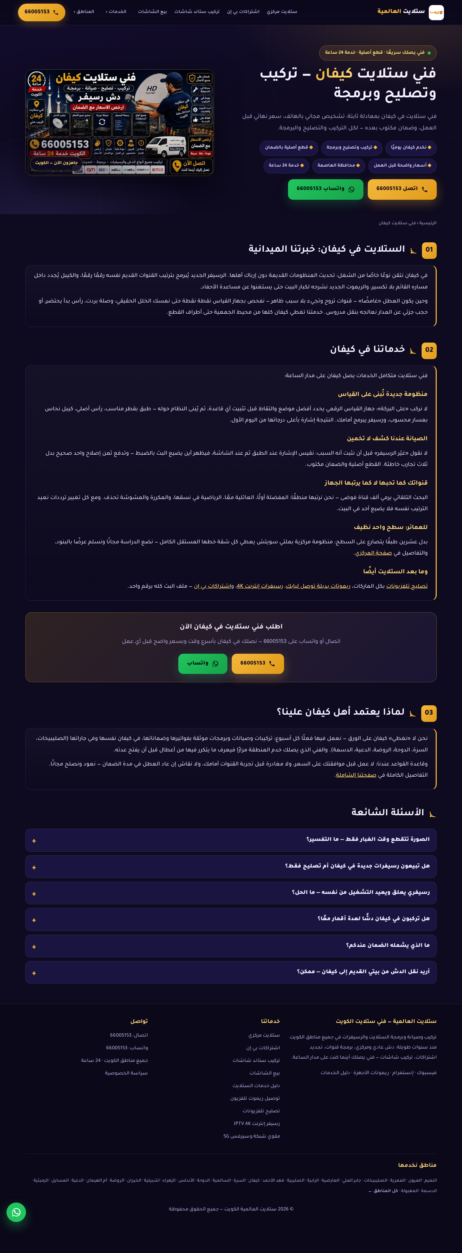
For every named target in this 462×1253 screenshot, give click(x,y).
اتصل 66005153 (397, 189)
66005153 (252, 664)
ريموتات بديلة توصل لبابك (318, 587)
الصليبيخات (375, 1181)
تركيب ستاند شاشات (197, 12)
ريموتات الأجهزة (371, 1073)
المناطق (84, 12)
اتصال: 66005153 (129, 1035)
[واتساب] (16, 1212)
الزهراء (168, 1181)
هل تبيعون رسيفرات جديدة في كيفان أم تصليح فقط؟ (357, 866)
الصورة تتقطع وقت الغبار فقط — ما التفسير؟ (368, 840)
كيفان (254, 1181)
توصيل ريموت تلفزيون (255, 1099)
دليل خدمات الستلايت (256, 1086)
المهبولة (409, 1191)
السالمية (222, 1181)
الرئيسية (428, 223)
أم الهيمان (96, 1181)
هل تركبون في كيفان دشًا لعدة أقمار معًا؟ (374, 919)
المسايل (60, 1181)
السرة (239, 1181)
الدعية (77, 1181)
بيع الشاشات (152, 12)
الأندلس (186, 1181)
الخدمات (116, 12)
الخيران (134, 1181)
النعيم (430, 1181)
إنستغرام (403, 1073)
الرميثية (41, 1181)
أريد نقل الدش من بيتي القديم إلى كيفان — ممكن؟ (363, 972)
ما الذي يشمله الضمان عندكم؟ (388, 946)
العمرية (397, 1181)
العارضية (330, 1181)
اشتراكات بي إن (243, 12)
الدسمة (429, 1191)
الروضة (117, 1181)
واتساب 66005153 (321, 189)
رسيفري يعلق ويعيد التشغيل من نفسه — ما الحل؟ (361, 893)
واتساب (198, 664)
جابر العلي (351, 1181)
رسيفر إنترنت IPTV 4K (257, 1124)
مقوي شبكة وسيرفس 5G (251, 1136)
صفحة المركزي (373, 554)
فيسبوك (427, 1073)
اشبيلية (152, 1181)
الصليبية (295, 1181)
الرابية (313, 1181)
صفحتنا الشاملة (356, 776)
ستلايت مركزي (282, 12)
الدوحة (203, 1181)
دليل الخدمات (335, 1073)
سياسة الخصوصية (126, 1073)
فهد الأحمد (273, 1181)
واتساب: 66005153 (127, 1048)
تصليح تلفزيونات (407, 587)
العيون (415, 1181)
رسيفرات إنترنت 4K (260, 587)
